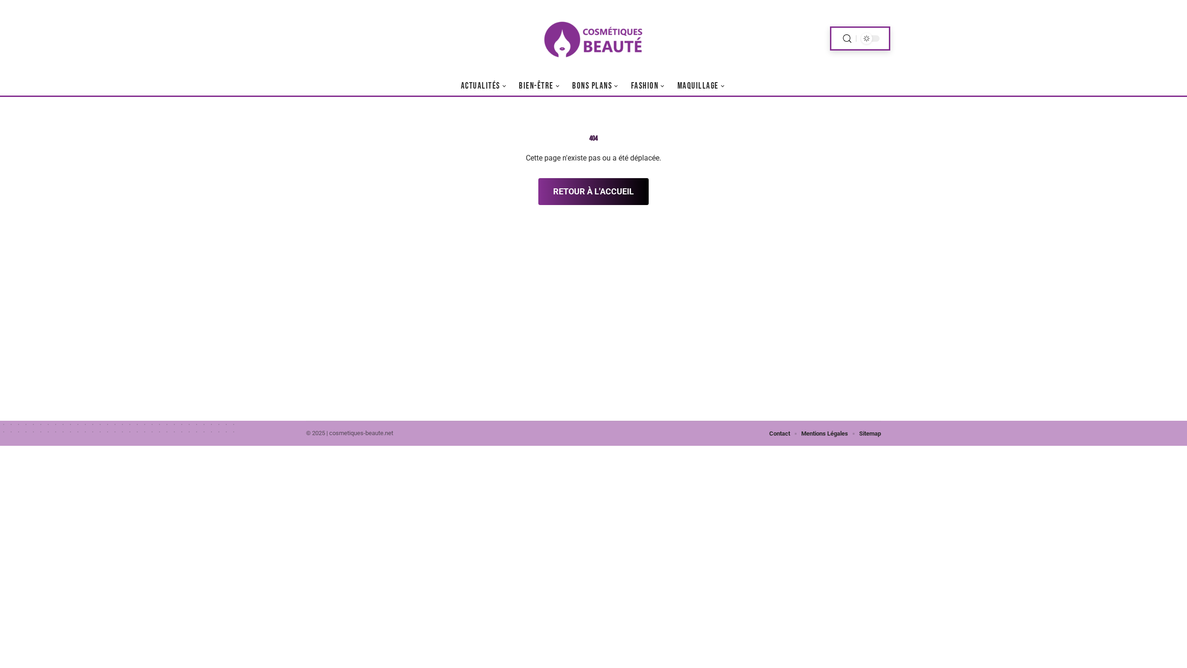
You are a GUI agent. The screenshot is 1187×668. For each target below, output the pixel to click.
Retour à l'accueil (593, 191)
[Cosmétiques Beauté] (593, 38)
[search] (847, 39)
